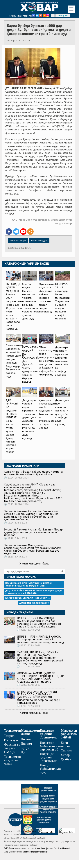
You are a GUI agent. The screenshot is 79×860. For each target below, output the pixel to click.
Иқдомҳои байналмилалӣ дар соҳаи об (50, 746)
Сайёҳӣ (9, 752)
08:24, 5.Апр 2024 (15, 522)
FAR (30, 16)
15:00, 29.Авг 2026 (28, 666)
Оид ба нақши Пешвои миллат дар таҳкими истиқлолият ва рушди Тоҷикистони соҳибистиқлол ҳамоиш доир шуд (31, 301)
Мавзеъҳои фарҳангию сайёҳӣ (69, 734)
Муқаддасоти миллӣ (30, 732)
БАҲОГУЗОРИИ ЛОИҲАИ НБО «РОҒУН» (27, 598)
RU (14, 16)
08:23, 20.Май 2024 (16, 504)
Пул (23, 752)
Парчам (26, 744)
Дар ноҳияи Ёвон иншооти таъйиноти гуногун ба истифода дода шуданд (62, 412)
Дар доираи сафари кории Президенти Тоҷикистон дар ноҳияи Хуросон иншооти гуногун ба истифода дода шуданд (29, 419)
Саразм (66, 750)
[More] (30, 231)
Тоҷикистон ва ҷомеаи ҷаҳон (12, 760)
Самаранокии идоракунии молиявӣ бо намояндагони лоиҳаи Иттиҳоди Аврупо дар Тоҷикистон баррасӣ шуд (15, 361)
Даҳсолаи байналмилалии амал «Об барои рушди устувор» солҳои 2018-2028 (33, 592)
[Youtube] (23, 231)
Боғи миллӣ (65, 744)
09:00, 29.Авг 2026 (28, 706)
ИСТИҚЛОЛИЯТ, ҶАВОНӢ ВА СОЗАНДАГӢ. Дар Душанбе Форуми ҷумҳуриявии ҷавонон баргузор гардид (32, 364)
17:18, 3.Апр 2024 (15, 538)
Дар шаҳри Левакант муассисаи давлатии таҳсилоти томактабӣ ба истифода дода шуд (61, 361)
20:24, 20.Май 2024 (16, 477)
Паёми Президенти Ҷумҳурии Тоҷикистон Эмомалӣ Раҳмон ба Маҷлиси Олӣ (28, 584)
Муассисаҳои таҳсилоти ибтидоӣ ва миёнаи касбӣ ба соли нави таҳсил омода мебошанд (47, 298)
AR (24, 16)
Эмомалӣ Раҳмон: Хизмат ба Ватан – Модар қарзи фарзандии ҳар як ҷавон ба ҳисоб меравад (33, 532)
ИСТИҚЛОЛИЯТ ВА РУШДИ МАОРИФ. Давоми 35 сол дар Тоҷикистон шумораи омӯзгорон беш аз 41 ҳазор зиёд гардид (39, 622)
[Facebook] (9, 231)
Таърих (9, 736)
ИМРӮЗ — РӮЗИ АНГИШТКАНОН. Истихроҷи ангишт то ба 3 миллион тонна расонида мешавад (40, 639)
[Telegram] (16, 231)
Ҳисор (65, 755)
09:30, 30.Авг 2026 (28, 630)
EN (19, 16)
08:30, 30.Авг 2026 (28, 645)
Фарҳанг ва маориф (12, 746)
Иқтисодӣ (11, 740)
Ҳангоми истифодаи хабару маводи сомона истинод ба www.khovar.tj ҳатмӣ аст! (33, 473)
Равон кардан (39, 240)
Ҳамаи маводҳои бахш (34, 563)
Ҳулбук (66, 759)
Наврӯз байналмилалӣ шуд (50, 769)
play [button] (55, 15)
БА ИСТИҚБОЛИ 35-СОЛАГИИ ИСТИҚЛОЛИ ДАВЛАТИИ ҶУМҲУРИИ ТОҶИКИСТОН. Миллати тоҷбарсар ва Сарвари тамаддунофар (38, 697)
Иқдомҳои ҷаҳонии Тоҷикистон (48, 734)
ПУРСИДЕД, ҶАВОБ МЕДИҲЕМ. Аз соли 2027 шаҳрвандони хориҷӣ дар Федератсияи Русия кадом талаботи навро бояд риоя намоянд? (14, 306)
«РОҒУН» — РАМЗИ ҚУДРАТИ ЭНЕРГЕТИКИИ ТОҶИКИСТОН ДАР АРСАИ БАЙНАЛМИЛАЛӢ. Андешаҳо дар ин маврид (40, 677)
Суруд (25, 748)
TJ (10, 16)
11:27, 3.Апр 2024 (15, 556)
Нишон (26, 739)
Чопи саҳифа (18, 240)
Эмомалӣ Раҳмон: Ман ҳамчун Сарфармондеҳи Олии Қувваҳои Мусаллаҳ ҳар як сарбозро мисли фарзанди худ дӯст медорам (32, 549)
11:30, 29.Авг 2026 (28, 685)
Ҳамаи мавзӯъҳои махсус (34, 603)
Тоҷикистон (12, 731)
